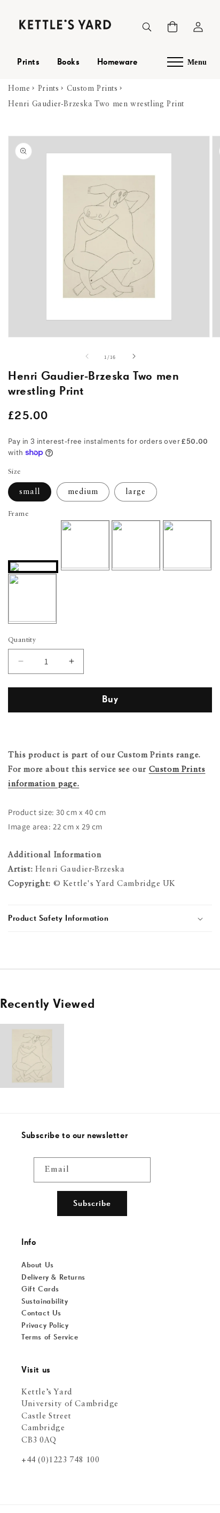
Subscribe (92, 1204)
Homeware (117, 62)
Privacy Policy (44, 1325)
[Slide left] (86, 357)
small (29, 492)
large (135, 492)
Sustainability (44, 1301)
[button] (172, 26)
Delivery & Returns (53, 1277)
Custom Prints (92, 88)
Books (68, 62)
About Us (37, 1265)
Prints (28, 62)
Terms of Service (49, 1337)
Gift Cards (40, 1289)
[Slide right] (133, 357)
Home (19, 88)
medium (83, 492)
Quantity (22, 640)
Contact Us (41, 1313)
